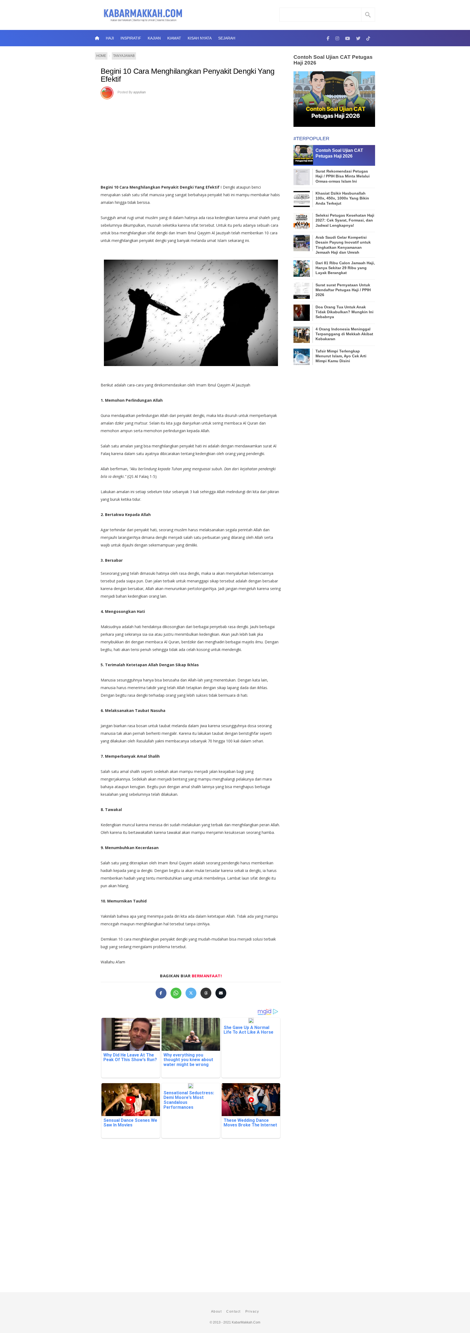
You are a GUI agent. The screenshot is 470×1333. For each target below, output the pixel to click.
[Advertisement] (191, 140)
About (216, 1311)
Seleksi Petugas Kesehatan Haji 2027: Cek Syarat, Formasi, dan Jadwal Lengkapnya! (345, 220)
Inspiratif (130, 38)
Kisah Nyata (200, 38)
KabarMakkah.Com (246, 1322)
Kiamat (174, 38)
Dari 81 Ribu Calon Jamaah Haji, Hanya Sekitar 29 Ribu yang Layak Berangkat (345, 268)
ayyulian (139, 92)
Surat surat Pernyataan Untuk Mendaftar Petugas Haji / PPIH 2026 (343, 290)
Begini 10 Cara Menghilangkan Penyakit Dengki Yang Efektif (188, 75)
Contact (233, 1311)
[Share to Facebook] (161, 993)
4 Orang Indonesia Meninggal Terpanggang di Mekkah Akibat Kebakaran (344, 334)
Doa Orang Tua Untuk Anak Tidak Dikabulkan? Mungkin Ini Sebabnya (344, 312)
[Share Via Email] (220, 993)
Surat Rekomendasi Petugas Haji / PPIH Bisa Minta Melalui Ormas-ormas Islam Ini (343, 176)
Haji (110, 38)
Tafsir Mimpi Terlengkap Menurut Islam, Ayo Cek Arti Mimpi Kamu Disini (341, 356)
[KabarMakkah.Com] (328, 38)
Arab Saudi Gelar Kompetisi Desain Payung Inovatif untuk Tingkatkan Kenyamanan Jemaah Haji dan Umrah (343, 244)
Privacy (252, 1311)
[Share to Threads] (205, 993)
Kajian (154, 38)
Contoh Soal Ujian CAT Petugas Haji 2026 (333, 60)
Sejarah (226, 38)
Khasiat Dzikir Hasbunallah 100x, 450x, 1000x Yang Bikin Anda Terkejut (342, 198)
